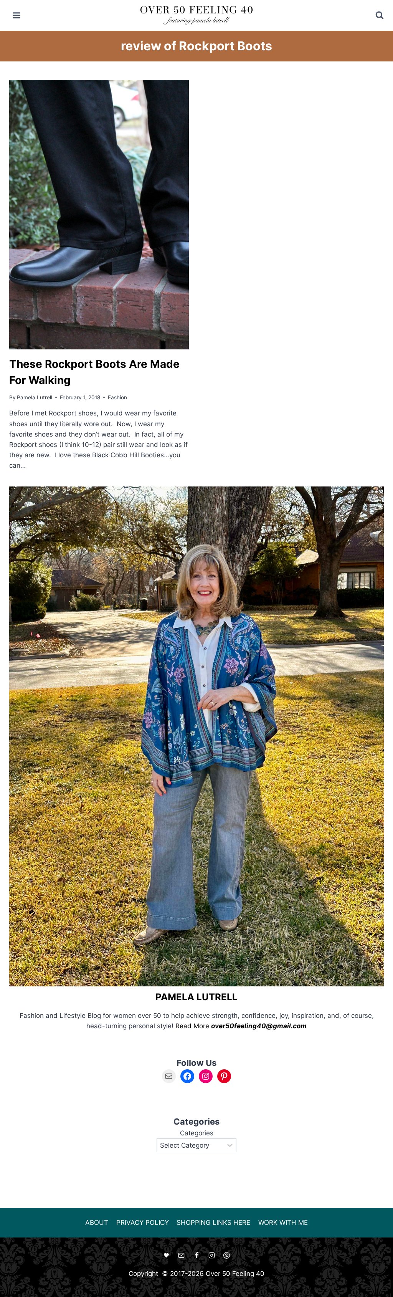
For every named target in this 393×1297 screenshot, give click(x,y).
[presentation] (99, 214)
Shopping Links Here (213, 1222)
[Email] (181, 1255)
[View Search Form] (374, 15)
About (96, 1222)
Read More (192, 1026)
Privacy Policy (142, 1222)
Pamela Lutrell (34, 397)
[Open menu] (16, 15)
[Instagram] (211, 1255)
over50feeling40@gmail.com (259, 1026)
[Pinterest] (226, 1255)
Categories (196, 1133)
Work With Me (283, 1222)
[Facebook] (196, 1255)
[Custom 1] (166, 1255)
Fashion (117, 397)
